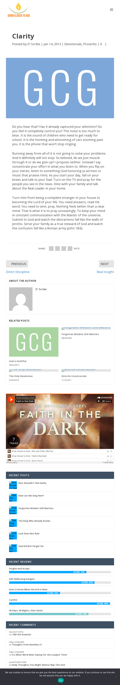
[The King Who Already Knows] (13, 523)
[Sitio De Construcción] (86, 370)
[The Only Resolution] (33, 370)
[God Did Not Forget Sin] (13, 548)
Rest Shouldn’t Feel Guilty (32, 482)
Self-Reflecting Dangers (22, 578)
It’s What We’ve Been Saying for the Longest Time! (39, 654)
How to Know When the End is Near (28, 589)
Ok (60, 680)
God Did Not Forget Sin (31, 546)
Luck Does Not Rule (28, 533)
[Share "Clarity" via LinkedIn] (70, 248)
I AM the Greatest (21, 634)
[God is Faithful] (33, 342)
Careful (13, 599)
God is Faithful (17, 361)
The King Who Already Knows (34, 520)
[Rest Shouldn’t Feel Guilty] (13, 485)
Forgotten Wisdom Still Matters (80, 334)
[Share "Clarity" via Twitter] (57, 248)
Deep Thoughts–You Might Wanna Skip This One (38, 664)
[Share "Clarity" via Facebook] (51, 248)
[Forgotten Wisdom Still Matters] (86, 328)
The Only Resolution (21, 376)
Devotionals (73, 44)
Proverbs (90, 44)
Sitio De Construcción (74, 376)
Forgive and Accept (19, 568)
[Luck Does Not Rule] (13, 535)
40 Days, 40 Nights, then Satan (26, 610)
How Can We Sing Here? (31, 495)
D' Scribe (34, 44)
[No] (116, 676)
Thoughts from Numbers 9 (26, 644)
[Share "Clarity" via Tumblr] (64, 248)
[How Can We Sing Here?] (13, 498)
